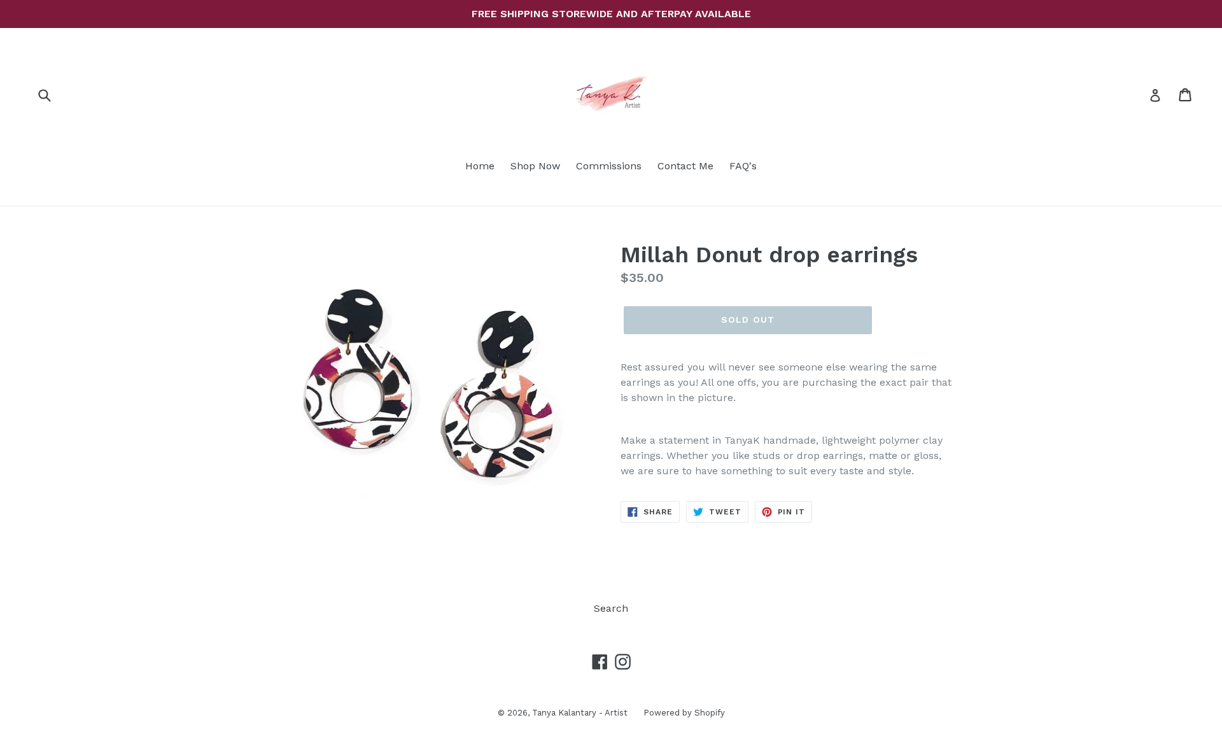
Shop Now (535, 166)
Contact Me (685, 166)
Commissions (609, 166)
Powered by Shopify (684, 712)
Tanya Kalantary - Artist (580, 712)
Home (480, 166)
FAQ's (743, 166)
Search (611, 608)
